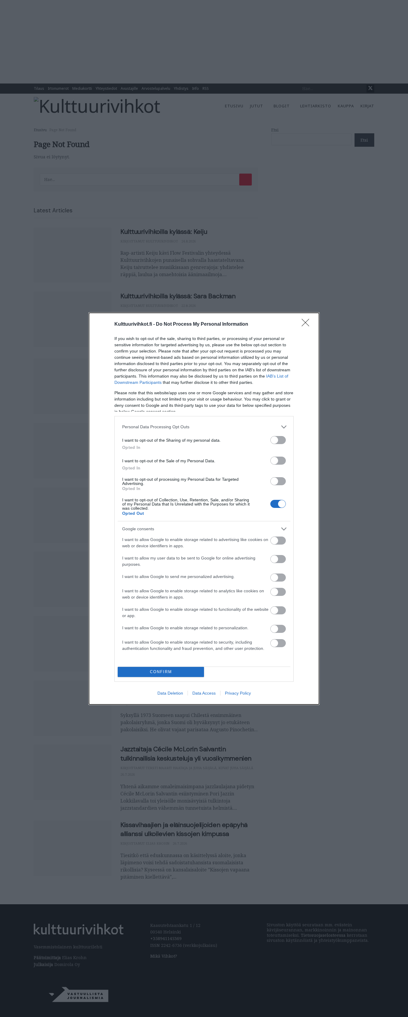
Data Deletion (170, 693)
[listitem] (204, 427)
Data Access (204, 693)
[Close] (307, 324)
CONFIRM (161, 672)
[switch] (278, 440)
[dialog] (204, 508)
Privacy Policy (238, 693)
